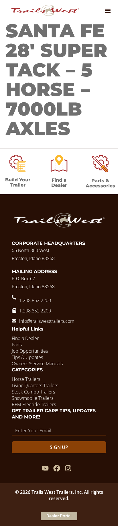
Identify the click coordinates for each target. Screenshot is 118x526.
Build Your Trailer (17, 182)
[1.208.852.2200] (14, 297)
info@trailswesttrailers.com (46, 321)
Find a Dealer (59, 182)
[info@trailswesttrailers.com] (14, 320)
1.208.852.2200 (35, 300)
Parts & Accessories (100, 183)
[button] (107, 10)
